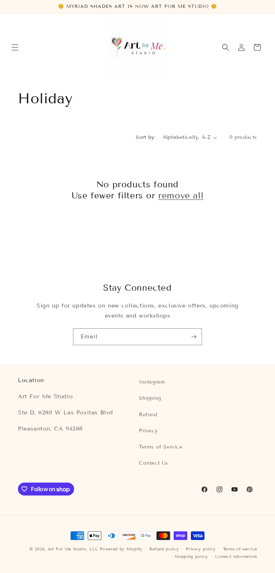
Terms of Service (161, 447)
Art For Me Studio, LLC (73, 548)
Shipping (150, 398)
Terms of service (240, 548)
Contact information (236, 556)
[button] (15, 47)
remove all (180, 195)
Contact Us (153, 463)
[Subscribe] (194, 336)
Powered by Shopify (121, 548)
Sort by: (145, 137)
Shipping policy (191, 556)
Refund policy (164, 548)
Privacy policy (201, 548)
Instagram (152, 382)
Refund (148, 415)
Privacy (148, 431)
